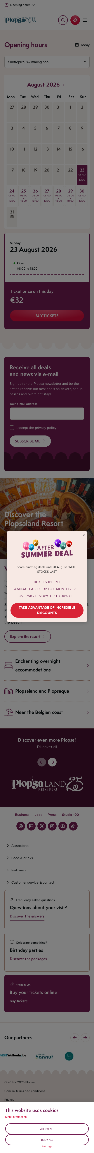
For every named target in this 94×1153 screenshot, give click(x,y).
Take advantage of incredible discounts (47, 610)
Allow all (47, 1129)
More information (16, 1117)
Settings (47, 1146)
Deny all (47, 1140)
